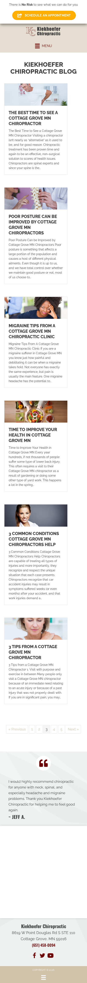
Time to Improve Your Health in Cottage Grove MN (33, 435)
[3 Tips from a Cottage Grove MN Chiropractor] (35, 628)
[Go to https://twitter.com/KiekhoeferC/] (42, 956)
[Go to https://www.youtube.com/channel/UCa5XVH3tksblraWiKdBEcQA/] (50, 956)
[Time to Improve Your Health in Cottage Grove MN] (35, 411)
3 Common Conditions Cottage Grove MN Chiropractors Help (34, 539)
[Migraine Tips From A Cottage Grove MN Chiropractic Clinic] (35, 307)
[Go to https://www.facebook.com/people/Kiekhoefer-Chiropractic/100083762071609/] (34, 956)
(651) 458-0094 (43, 945)
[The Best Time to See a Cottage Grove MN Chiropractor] (35, 94)
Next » (73, 729)
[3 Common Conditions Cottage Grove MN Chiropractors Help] (35, 515)
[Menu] (43, 977)
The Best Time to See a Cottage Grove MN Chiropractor (33, 118)
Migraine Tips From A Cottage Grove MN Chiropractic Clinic (32, 331)
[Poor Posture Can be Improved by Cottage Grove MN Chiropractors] (35, 198)
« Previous (17, 729)
